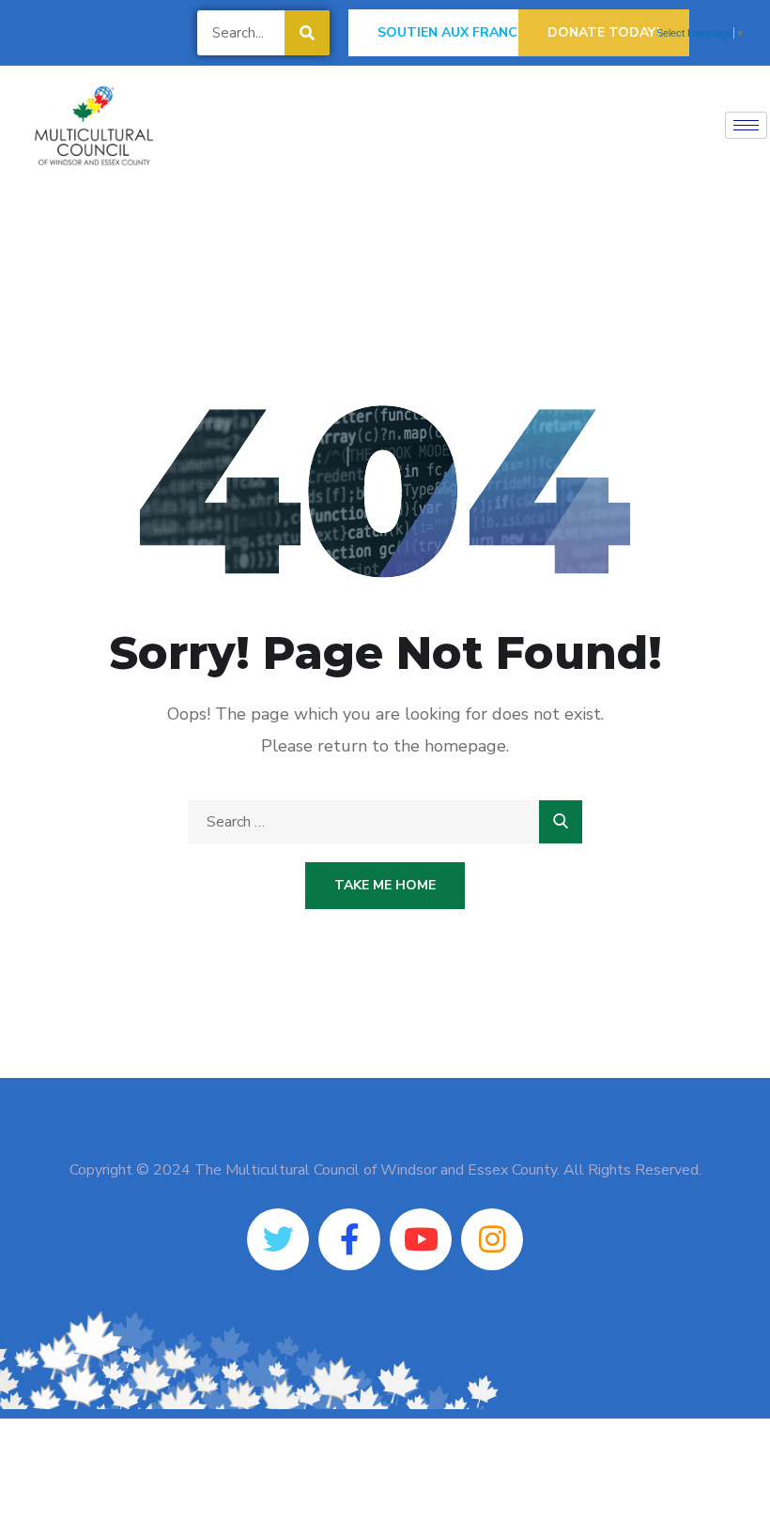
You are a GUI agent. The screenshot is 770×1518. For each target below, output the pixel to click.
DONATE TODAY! (603, 32)
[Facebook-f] (349, 1239)
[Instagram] (492, 1239)
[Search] (307, 32)
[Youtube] (421, 1239)
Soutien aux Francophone (476, 32)
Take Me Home (385, 885)
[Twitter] (278, 1239)
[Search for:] (385, 822)
